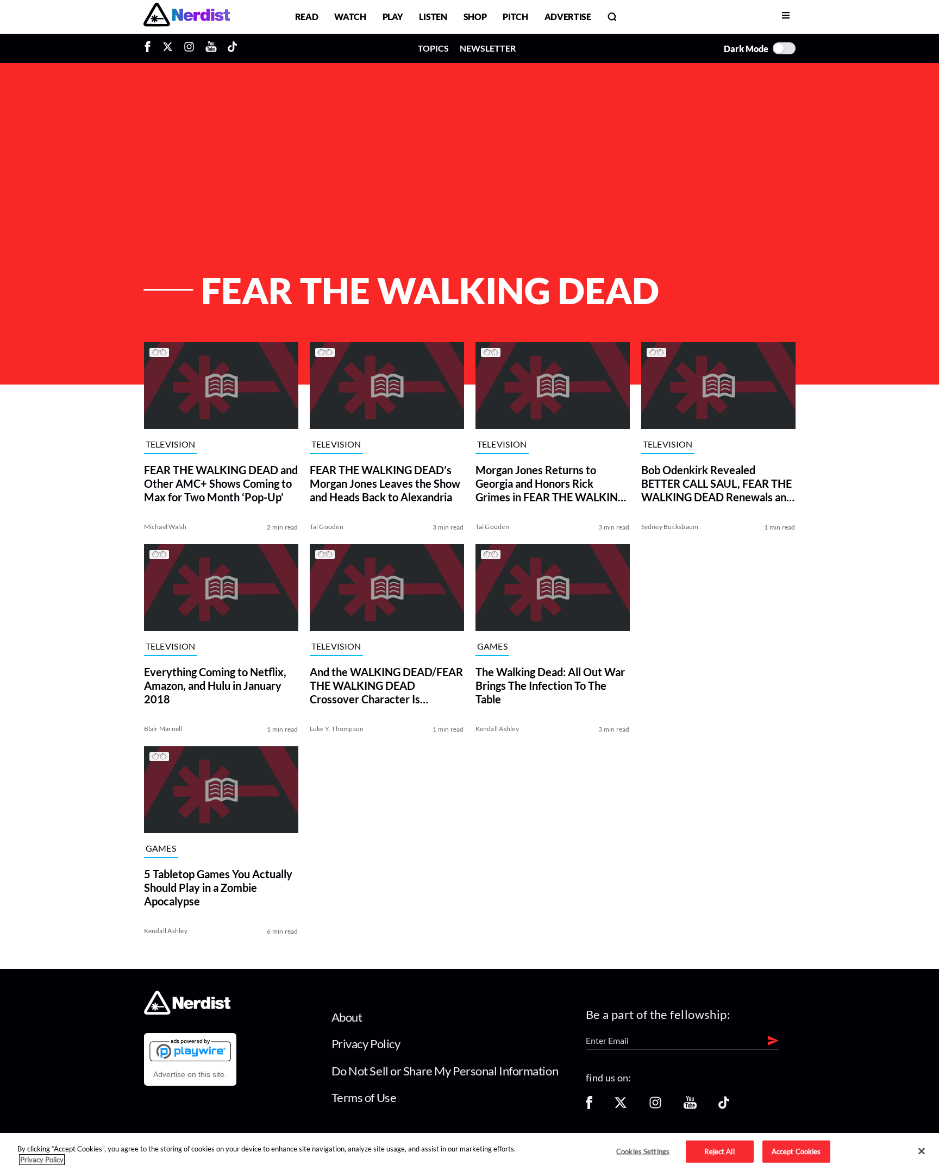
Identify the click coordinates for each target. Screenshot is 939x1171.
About (346, 1017)
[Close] (922, 1151)
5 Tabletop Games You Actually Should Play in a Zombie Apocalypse (218, 887)
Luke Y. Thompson (337, 729)
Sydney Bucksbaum (670, 526)
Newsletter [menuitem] (488, 48)
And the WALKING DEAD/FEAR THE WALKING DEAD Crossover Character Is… (386, 685)
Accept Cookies (796, 1151)
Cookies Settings (642, 1151)
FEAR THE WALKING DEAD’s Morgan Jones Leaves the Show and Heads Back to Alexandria (385, 483)
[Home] (187, 1011)
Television (171, 444)
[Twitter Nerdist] (167, 48)
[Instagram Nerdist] (189, 48)
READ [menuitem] (306, 16)
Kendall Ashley (497, 729)
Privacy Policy (365, 1043)
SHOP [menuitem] (475, 16)
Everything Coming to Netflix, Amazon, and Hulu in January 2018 (215, 685)
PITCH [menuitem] (515, 16)
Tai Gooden (326, 526)
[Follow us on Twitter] (620, 1106)
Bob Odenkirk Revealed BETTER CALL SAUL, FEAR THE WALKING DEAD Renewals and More (716, 483)
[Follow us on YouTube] (690, 1106)
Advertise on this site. (190, 1074)
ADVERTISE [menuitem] (567, 16)
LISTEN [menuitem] (433, 16)
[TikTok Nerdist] (232, 48)
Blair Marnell (163, 729)
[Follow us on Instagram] (655, 1106)
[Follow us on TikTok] (723, 1106)
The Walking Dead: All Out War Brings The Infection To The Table (550, 685)
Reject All (719, 1151)
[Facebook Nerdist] (150, 48)
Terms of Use (364, 1097)
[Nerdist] (186, 16)
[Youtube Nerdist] (211, 48)
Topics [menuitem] (433, 48)
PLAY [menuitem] (393, 16)
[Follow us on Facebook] (589, 1106)
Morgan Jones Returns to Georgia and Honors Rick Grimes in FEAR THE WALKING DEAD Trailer (550, 483)
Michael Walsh (165, 526)
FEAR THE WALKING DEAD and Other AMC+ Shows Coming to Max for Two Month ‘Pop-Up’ (221, 483)
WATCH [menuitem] (350, 16)
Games (492, 646)
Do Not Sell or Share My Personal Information (445, 1070)
